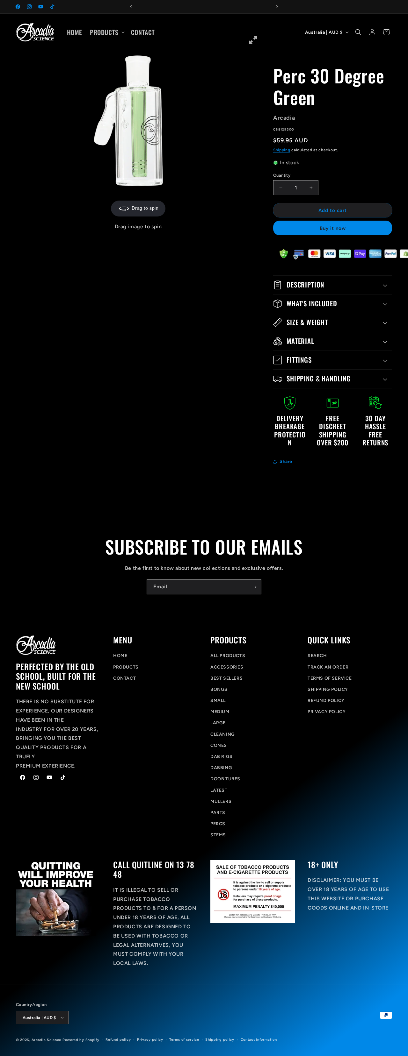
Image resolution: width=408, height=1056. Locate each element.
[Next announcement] (277, 7)
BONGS (219, 689)
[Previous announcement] (131, 7)
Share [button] (286, 461)
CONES (218, 745)
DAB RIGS (221, 756)
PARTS (217, 812)
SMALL (218, 700)
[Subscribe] (254, 586)
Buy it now (333, 228)
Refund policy (118, 1040)
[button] (106, 32)
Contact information (259, 1040)
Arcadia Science (47, 1040)
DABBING (221, 767)
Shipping (281, 150)
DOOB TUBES (225, 779)
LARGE (218, 723)
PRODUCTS (126, 667)
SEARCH (317, 655)
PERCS (217, 823)
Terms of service (184, 1040)
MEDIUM (219, 711)
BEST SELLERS (226, 678)
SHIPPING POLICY (328, 689)
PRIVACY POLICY (327, 711)
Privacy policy (150, 1040)
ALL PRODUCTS (227, 655)
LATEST (219, 790)
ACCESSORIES (227, 667)
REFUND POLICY (326, 700)
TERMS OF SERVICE (330, 678)
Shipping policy (219, 1040)
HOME (120, 655)
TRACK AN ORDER (328, 667)
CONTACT (124, 678)
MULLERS (220, 801)
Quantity (281, 175)
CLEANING (222, 734)
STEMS (218, 835)
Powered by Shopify (80, 1040)
